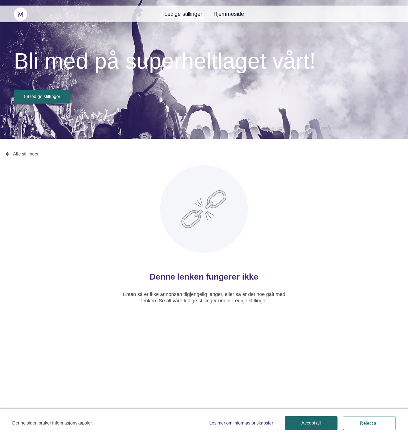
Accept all (311, 423)
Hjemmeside (228, 14)
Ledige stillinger (183, 14)
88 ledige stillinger (42, 96)
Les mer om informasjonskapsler (241, 423)
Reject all (369, 423)
